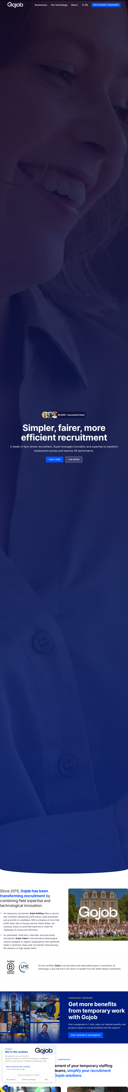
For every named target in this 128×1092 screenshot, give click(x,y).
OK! (46, 1079)
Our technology (59, 5)
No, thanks (11, 1079)
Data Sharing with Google (16, 1069)
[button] (5, 1088)
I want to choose (29, 1079)
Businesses (41, 5)
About (74, 5)
